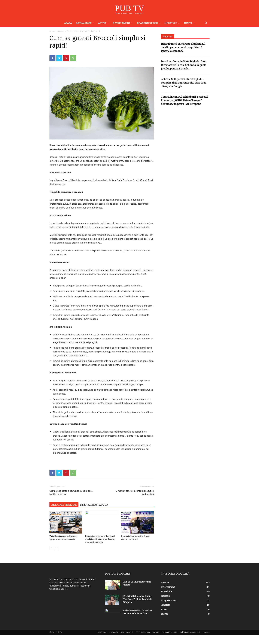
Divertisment (121, 23)
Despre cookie (127, 632)
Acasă (52, 31)
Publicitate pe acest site (190, 632)
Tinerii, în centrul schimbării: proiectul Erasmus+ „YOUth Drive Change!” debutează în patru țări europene (184, 100)
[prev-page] (51, 548)
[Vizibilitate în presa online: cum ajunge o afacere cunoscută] (65, 522)
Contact (206, 632)
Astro (102, 23)
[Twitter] (59, 58)
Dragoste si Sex (147, 23)
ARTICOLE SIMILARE (64, 504)
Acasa (68, 23)
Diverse (60, 31)
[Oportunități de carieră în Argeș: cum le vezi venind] (137, 522)
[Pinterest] (66, 58)
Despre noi (102, 632)
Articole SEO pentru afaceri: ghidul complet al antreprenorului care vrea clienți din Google (183, 83)
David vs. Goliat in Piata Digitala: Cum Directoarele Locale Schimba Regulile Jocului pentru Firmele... (183, 65)
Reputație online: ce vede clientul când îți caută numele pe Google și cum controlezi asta (100, 539)
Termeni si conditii (169, 632)
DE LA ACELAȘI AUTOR (94, 504)
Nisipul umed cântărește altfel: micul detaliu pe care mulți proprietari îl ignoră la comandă (183, 47)
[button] (206, 23)
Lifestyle (170, 23)
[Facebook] (52, 58)
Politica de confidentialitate (147, 632)
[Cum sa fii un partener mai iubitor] (112, 585)
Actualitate (83, 23)
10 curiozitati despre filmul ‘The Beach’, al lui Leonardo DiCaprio (137, 599)
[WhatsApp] (73, 58)
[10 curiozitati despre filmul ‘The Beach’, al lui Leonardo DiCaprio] (112, 600)
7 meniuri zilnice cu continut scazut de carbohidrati (135, 492)
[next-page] (56, 548)
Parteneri (114, 632)
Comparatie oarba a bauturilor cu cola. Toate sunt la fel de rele (71, 492)
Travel (188, 23)
